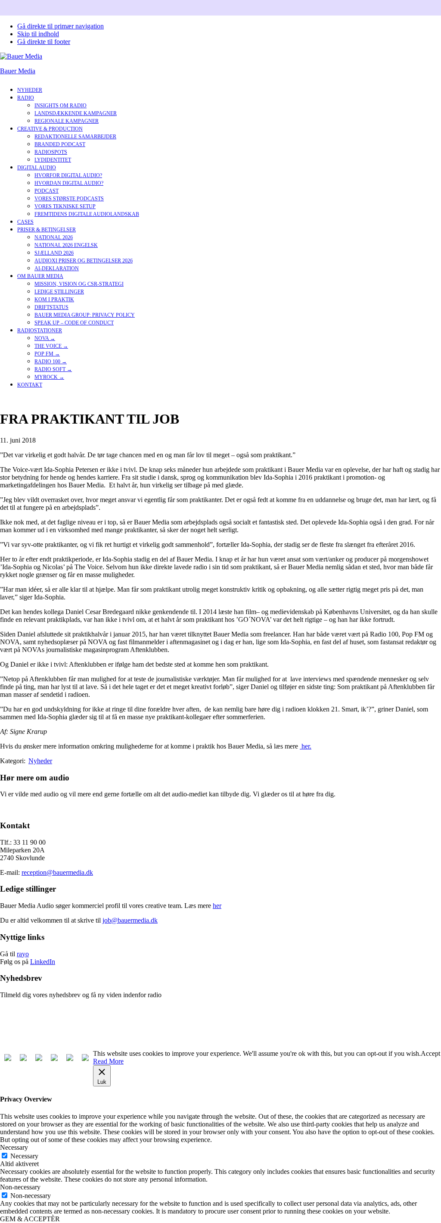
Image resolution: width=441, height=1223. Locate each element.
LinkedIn (42, 961)
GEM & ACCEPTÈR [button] (30, 1219)
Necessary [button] (14, 1147)
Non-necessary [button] (20, 1187)
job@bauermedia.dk (130, 920)
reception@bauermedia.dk (57, 872)
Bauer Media (17, 71)
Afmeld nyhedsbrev (27, 1024)
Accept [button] (430, 1053)
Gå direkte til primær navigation (60, 26)
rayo (23, 954)
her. (305, 746)
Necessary (24, 1156)
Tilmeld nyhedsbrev (27, 1009)
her (217, 905)
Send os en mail (21, 808)
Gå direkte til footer (43, 41)
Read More (108, 1061)
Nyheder (40, 760)
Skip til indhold (38, 33)
